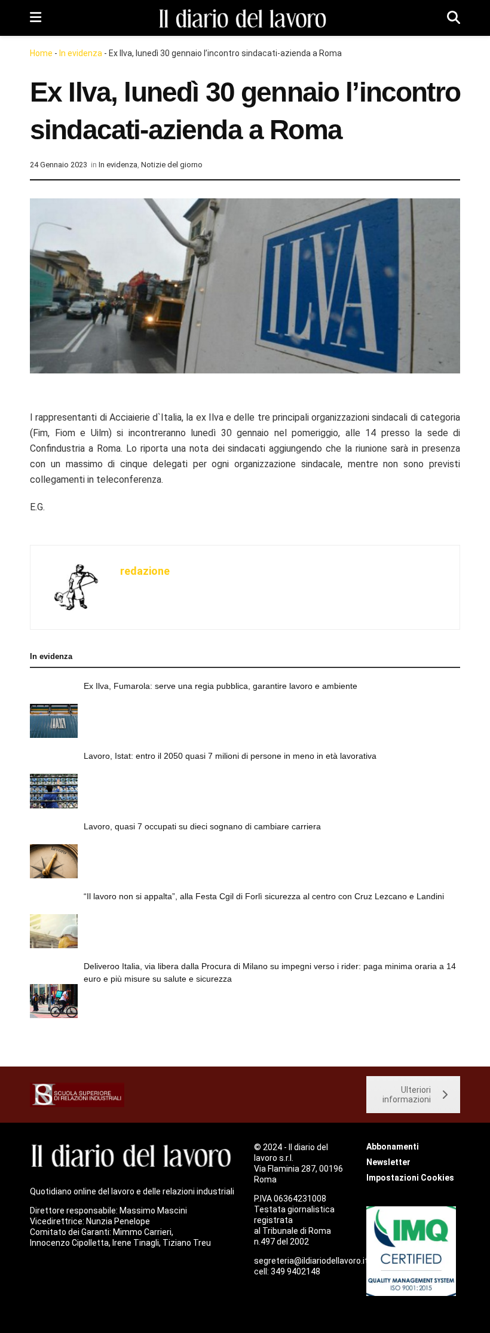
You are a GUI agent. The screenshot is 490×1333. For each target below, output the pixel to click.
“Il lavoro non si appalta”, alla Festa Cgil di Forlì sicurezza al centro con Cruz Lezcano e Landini (264, 896)
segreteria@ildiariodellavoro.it (311, 1260)
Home (41, 53)
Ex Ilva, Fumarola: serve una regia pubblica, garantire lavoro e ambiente (220, 686)
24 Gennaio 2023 (58, 164)
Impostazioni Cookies (410, 1177)
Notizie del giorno (172, 164)
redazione (145, 571)
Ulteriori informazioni (406, 1094)
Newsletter (388, 1162)
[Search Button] (453, 18)
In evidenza (80, 53)
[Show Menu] (35, 18)
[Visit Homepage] (244, 18)
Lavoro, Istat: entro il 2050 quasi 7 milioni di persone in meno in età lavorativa (230, 756)
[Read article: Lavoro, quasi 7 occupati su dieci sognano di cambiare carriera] (54, 861)
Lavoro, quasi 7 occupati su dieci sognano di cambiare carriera (202, 826)
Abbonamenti (392, 1146)
